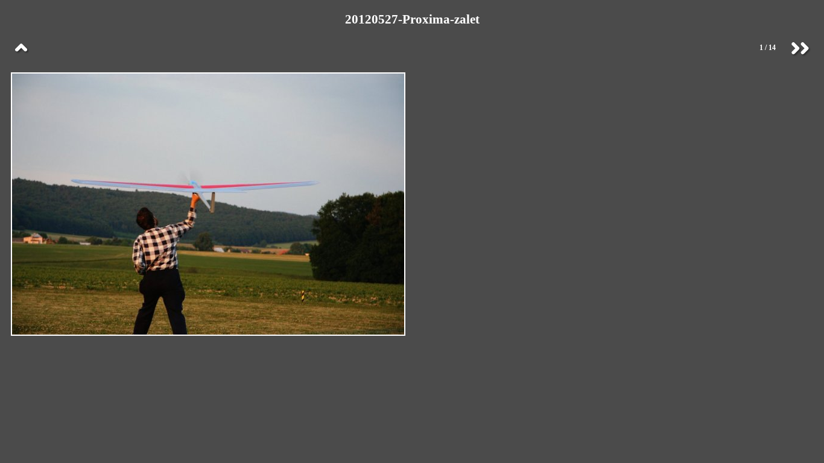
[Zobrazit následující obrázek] (800, 48)
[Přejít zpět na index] (21, 48)
